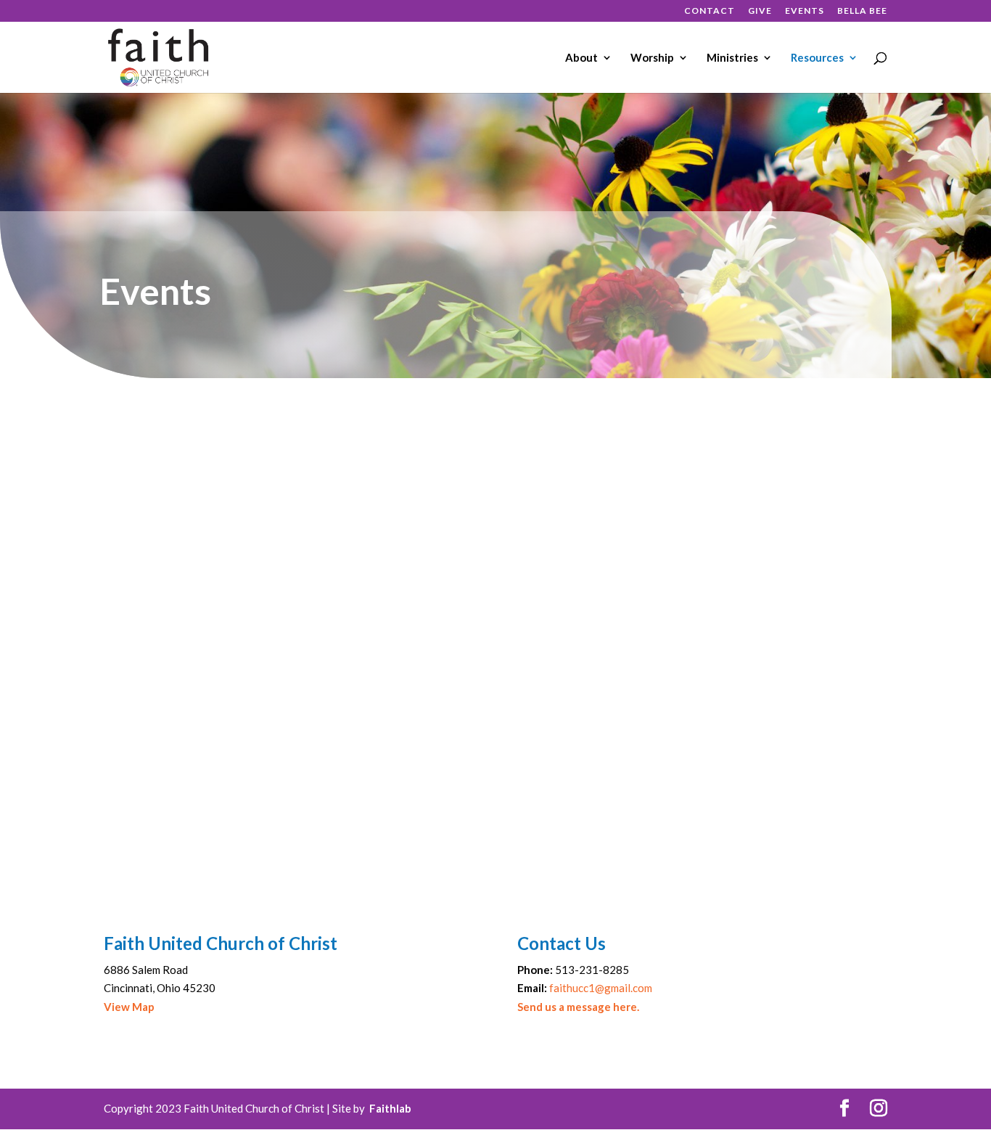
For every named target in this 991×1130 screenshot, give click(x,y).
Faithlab (390, 1108)
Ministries (732, 58)
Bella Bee (862, 11)
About (581, 58)
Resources (817, 58)
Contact (709, 11)
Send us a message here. (578, 1006)
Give (760, 11)
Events (804, 11)
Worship (652, 58)
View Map (129, 1006)
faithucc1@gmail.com (600, 987)
